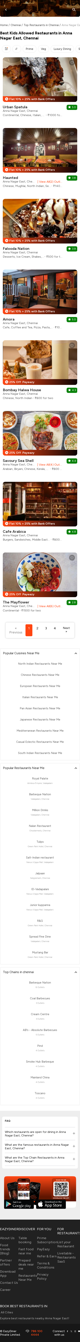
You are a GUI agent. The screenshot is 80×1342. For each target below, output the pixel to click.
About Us (7, 1238)
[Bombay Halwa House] (40, 371)
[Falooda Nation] (40, 230)
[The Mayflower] (40, 584)
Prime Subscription (47, 1240)
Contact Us (9, 1283)
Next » (66, 629)
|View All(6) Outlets (49, 606)
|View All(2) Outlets (49, 181)
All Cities (6, 1312)
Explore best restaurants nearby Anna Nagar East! (34, 1318)
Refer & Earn (47, 1256)
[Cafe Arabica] (40, 513)
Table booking (24, 1240)
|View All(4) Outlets (49, 464)
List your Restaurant (65, 1244)
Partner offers (6, 1262)
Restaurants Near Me (27, 1278)
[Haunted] (40, 159)
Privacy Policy (43, 1276)
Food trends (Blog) (5, 1249)
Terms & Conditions (46, 1265)
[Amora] (40, 301)
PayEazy (43, 1249)
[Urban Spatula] (40, 88)
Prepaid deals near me (26, 1264)
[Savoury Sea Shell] (40, 442)
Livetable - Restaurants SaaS (66, 1257)
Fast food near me (25, 1251)
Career (5, 1290)
